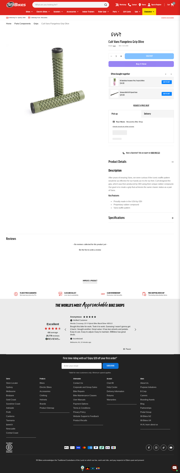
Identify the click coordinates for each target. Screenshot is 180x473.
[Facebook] (149, 448)
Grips (36, 24)
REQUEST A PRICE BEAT (141, 106)
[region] (100, 330)
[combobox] (70, 5)
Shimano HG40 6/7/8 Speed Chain (128, 92)
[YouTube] (171, 448)
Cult (114, 46)
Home (8, 24)
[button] (90, 249)
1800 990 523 (155, 153)
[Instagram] (156, 448)
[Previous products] (165, 74)
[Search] (105, 4)
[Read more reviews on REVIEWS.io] (52, 339)
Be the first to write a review (90, 250)
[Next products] (171, 74)
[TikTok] (164, 448)
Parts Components (22, 24)
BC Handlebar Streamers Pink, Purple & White (132, 81)
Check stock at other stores (123, 126)
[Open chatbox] (174, 467)
